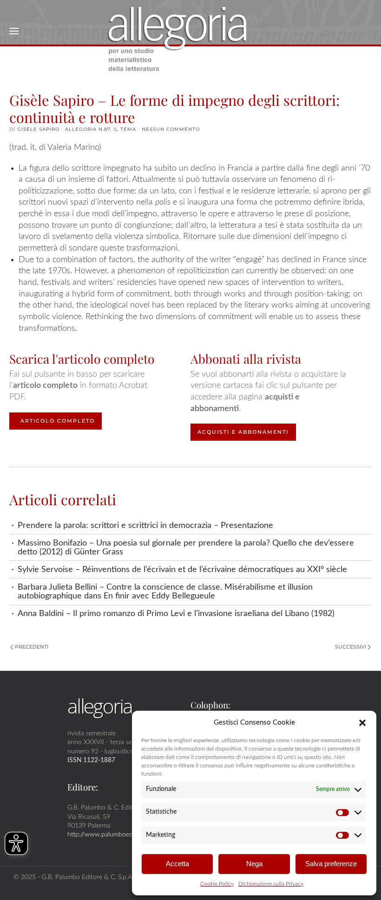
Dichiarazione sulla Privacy (270, 884)
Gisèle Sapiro (38, 129)
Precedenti (31, 646)
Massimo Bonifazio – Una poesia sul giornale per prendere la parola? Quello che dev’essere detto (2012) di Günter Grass (186, 547)
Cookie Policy (217, 884)
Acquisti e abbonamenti (243, 432)
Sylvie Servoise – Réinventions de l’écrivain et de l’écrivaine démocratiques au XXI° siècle (182, 569)
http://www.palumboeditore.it (109, 834)
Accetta (177, 864)
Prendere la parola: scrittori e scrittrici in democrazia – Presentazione (145, 525)
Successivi (350, 646)
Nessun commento (171, 129)
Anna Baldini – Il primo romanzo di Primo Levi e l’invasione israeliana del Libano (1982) (176, 613)
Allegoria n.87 (87, 129)
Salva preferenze (331, 864)
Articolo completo (57, 421)
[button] (362, 722)
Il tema (124, 129)
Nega (254, 864)
